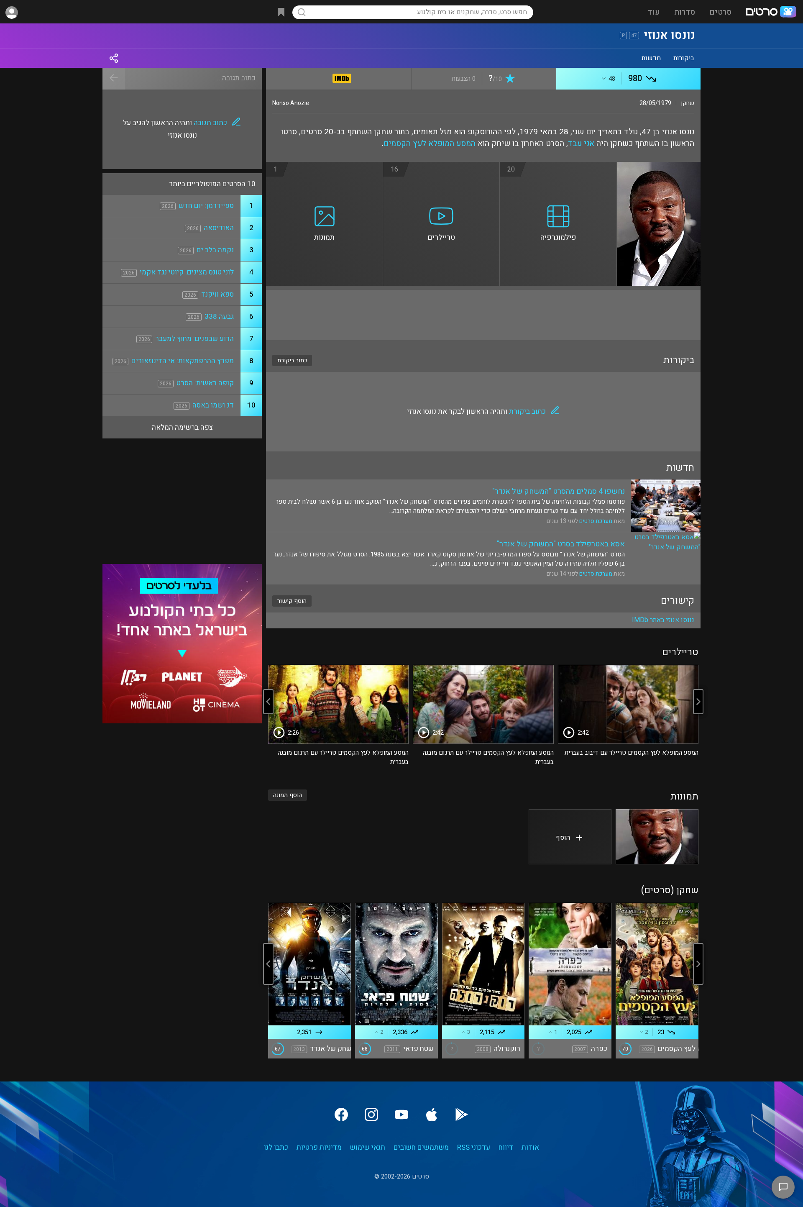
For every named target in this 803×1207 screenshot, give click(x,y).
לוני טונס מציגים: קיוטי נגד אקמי (187, 272)
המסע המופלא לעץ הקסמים (430, 143)
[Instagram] (371, 1114)
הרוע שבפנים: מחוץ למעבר (194, 338)
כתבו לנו (276, 1147)
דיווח (506, 1147)
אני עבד (581, 143)
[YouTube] (401, 1114)
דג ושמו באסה (213, 405)
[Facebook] (341, 1114)
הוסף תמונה (287, 795)
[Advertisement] (483, 315)
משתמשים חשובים (421, 1147)
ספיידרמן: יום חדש (206, 205)
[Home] (771, 13)
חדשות (651, 58)
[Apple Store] (431, 1114)
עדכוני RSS (473, 1147)
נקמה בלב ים (215, 250)
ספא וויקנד (217, 294)
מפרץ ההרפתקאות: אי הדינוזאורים (182, 361)
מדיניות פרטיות (319, 1147)
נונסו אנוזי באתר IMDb (663, 620)
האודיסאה (219, 228)
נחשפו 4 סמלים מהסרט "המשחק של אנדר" (558, 491)
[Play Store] (462, 1114)
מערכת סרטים (595, 521)
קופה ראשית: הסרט (205, 383)
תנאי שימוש (367, 1147)
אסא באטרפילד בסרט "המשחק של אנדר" (561, 544)
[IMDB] (341, 76)
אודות (530, 1147)
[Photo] (657, 836)
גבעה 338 (219, 316)
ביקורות (683, 58)
